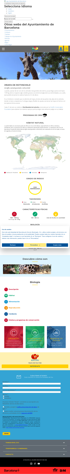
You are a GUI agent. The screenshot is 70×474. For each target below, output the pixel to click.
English (10, 13)
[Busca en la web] (32, 19)
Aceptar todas (57, 245)
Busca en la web (9, 19)
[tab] (35, 289)
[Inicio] (35, 49)
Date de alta (35, 366)
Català (10, 9)
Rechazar (13, 245)
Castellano (15, 3)
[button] (35, 443)
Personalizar (34, 245)
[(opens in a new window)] (15, 1)
